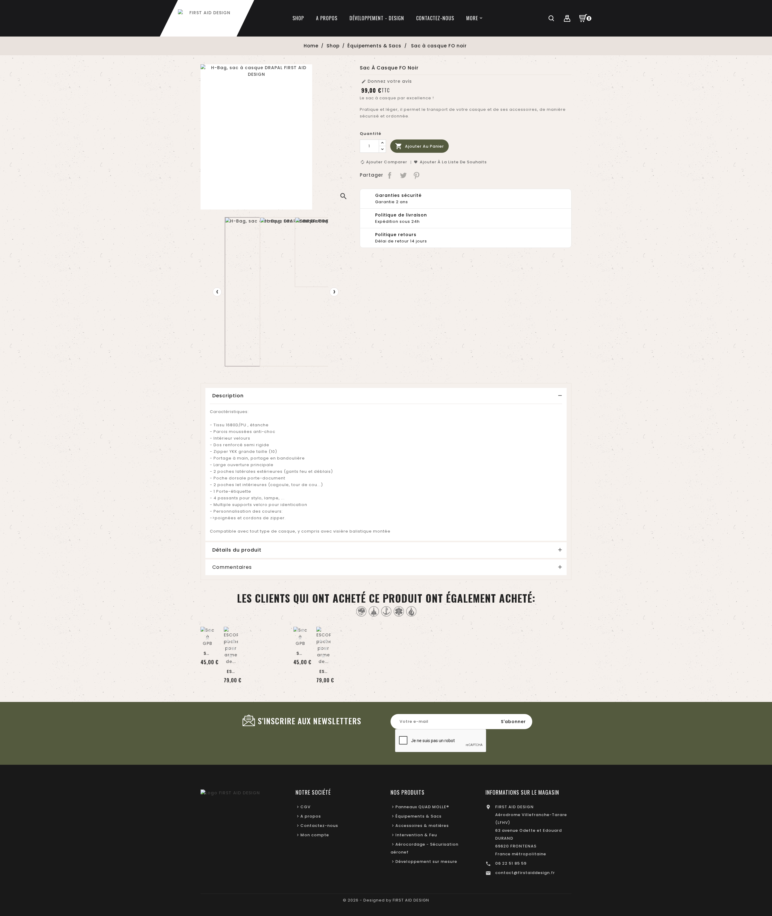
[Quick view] (207, 640)
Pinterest (417, 175)
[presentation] (217, 291)
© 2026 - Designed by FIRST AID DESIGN (386, 900)
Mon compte (314, 835)
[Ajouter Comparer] (207, 627)
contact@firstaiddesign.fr (525, 873)
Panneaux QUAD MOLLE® (422, 807)
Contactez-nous (319, 825)
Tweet (403, 175)
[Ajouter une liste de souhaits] (230, 633)
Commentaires (232, 567)
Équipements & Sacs (418, 816)
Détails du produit (236, 549)
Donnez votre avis (386, 81)
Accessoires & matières (422, 825)
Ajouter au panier (419, 146)
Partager (390, 175)
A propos (310, 816)
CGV (305, 807)
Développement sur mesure (426, 861)
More (472, 18)
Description (228, 395)
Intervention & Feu (416, 835)
